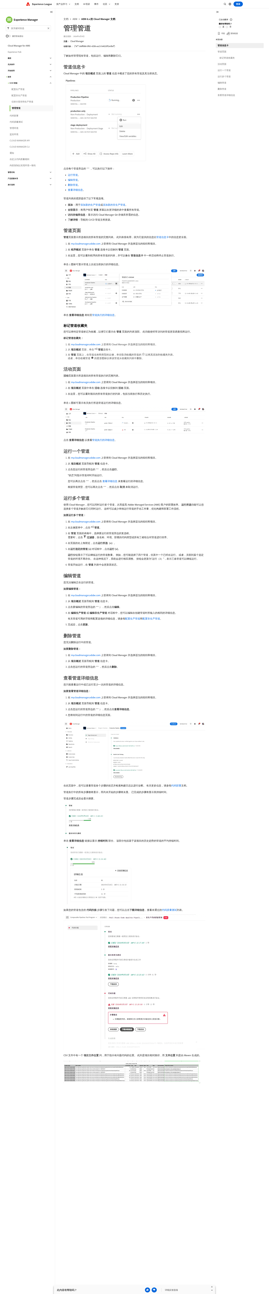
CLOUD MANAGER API (20, 140)
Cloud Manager (77, 41)
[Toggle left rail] (51, 12)
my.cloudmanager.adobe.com (85, 243)
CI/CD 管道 (13, 83)
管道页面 (222, 51)
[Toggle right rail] (217, 12)
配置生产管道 (132, 618)
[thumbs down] (154, 1289)
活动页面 (222, 64)
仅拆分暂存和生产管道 (22, 101)
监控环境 (14, 134)
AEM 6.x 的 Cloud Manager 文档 (98, 19)
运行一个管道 (224, 70)
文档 (66, 19)
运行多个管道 (224, 76)
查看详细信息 (75, 189)
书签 (223, 33)
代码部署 (176, 785)
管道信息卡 (162, 237)
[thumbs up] (147, 1289)
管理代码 (11, 172)
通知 (12, 153)
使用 (9, 77)
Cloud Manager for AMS (19, 45)
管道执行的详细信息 (103, 315)
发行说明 (11, 185)
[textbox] (28, 28)
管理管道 (16, 108)
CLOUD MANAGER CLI (20, 146)
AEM (75, 19)
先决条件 (11, 64)
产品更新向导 (13, 178)
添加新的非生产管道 (114, 204)
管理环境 (14, 128)
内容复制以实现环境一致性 (23, 165)
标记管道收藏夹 (227, 57)
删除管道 (73, 184)
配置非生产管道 (151, 618)
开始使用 (11, 70)
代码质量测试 (169, 909)
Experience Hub (14, 52)
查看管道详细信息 (226, 95)
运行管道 (73, 174)
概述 (9, 58)
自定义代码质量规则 (19, 159)
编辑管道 (73, 179)
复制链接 (234, 33)
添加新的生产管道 (90, 204)
